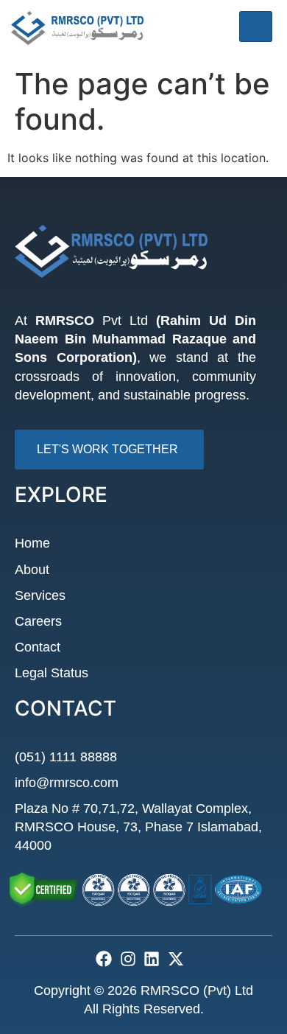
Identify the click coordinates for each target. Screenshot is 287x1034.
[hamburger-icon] (255, 26)
